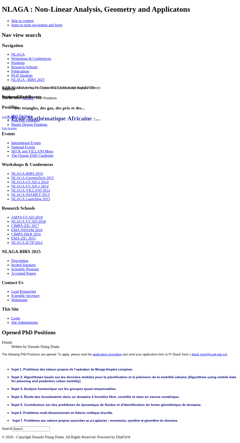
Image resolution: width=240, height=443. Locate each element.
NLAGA (18, 54)
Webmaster (19, 300)
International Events (26, 143)
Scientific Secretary (25, 296)
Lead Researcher (23, 291)
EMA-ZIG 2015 (23, 238)
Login (15, 318)
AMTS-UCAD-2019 (27, 217)
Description (19, 261)
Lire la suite (9, 128)
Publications (20, 71)
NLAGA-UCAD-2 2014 (30, 182)
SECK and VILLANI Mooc (32, 151)
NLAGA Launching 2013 (30, 199)
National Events (23, 147)
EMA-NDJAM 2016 (26, 230)
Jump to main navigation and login (36, 25)
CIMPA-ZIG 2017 (25, 226)
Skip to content (22, 21)
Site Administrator (24, 322)
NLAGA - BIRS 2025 (28, 80)
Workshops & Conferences (31, 59)
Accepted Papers (23, 273)
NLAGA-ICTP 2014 (26, 243)
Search (7, 429)
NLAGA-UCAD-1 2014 (30, 186)
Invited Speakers (23, 265)
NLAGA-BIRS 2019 (27, 174)
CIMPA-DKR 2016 (26, 234)
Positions (18, 63)
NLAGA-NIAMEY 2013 (30, 195)
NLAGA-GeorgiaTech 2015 (32, 178)
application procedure (107, 354)
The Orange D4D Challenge (32, 156)
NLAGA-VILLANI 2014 (30, 191)
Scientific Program (25, 269)
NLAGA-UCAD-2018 (28, 221)
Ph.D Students (22, 75)
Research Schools (24, 67)
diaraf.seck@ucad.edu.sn (208, 354)
